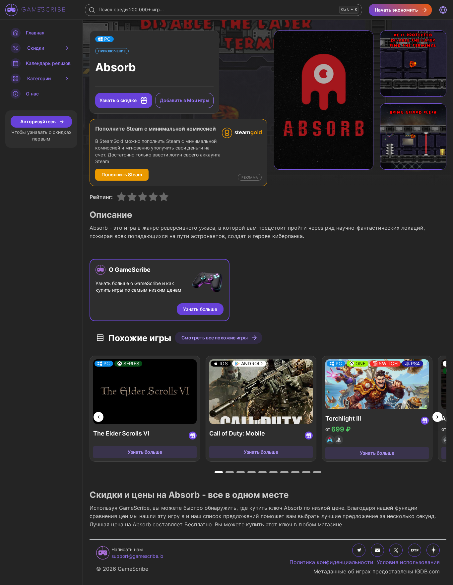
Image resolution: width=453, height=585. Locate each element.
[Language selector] (443, 10)
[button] (104, 39)
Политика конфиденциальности (331, 562)
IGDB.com (427, 571)
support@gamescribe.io (137, 556)
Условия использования (408, 562)
